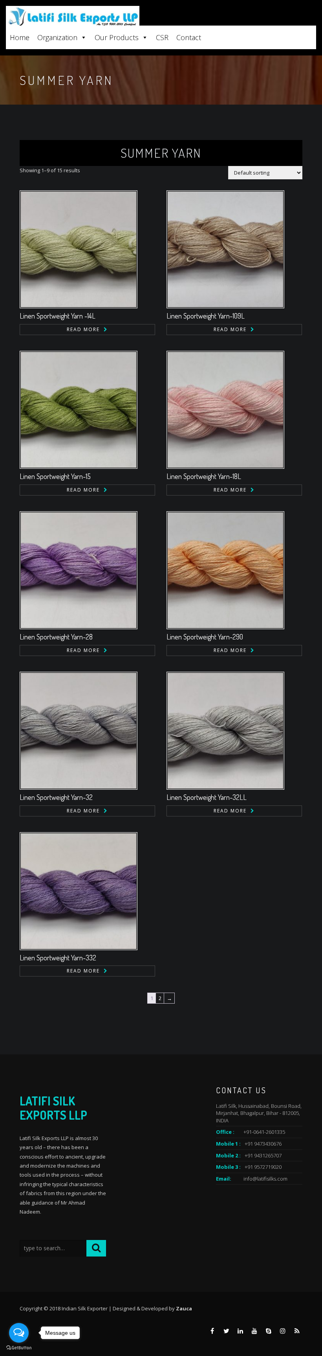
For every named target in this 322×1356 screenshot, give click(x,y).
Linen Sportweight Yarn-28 (56, 636)
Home (19, 37)
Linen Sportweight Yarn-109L (205, 315)
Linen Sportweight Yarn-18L (203, 476)
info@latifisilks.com (265, 1178)
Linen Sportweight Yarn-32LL (206, 797)
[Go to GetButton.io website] (18, 1347)
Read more (83, 329)
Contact (188, 37)
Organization (57, 37)
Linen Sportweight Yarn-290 (204, 636)
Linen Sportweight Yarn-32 (56, 797)
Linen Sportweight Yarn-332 (58, 957)
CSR (162, 37)
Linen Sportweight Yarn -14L (57, 315)
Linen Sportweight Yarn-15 (55, 476)
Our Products (117, 37)
